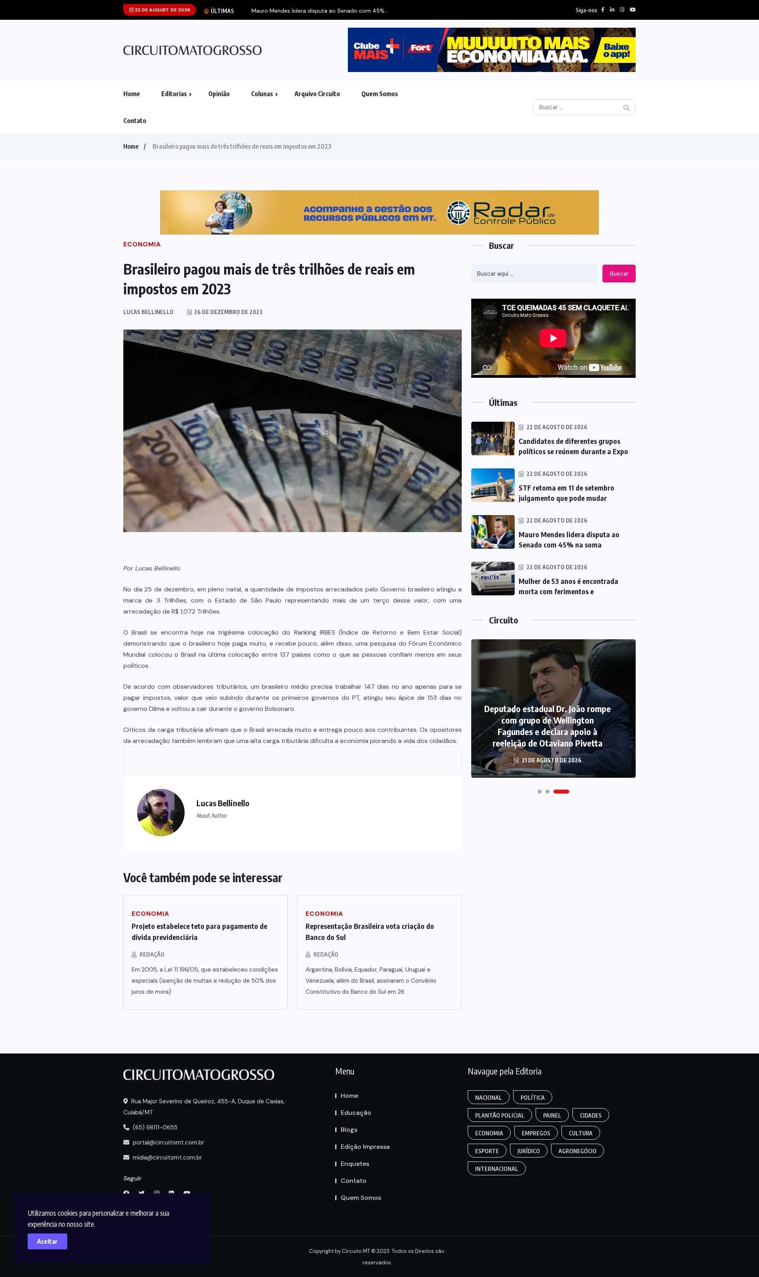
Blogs (349, 1129)
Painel (552, 1115)
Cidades (591, 1115)
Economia (489, 1133)
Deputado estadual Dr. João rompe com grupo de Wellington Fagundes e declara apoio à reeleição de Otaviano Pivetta (547, 725)
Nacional (488, 1097)
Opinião (219, 94)
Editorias (174, 94)
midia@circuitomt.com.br (166, 1157)
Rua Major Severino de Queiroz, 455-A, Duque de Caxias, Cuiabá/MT (204, 1106)
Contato (134, 121)
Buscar (619, 274)
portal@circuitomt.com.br (167, 1142)
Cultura (581, 1133)
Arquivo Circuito (317, 94)
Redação (152, 954)
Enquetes (355, 1164)
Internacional (496, 1168)
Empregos (536, 1133)
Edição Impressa (365, 1146)
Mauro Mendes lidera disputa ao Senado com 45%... (319, 11)
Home (131, 94)
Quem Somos (379, 94)
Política (533, 1097)
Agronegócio (578, 1151)
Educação (356, 1112)
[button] (540, 792)
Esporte (487, 1151)
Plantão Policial (500, 1115)
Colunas (262, 94)
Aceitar (47, 1241)
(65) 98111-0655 (154, 1127)
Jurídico (528, 1151)
